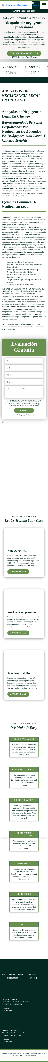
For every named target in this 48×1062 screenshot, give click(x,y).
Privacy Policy (35, 1053)
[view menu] (44, 4)
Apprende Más (18, 572)
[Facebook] (30, 978)
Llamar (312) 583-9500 (24, 11)
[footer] (24, 966)
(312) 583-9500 (12, 978)
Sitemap (43, 1053)
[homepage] (14, 4)
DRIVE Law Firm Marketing (28, 1055)
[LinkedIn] (35, 978)
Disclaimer (27, 1053)
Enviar (24, 410)
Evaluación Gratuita (24, 53)
